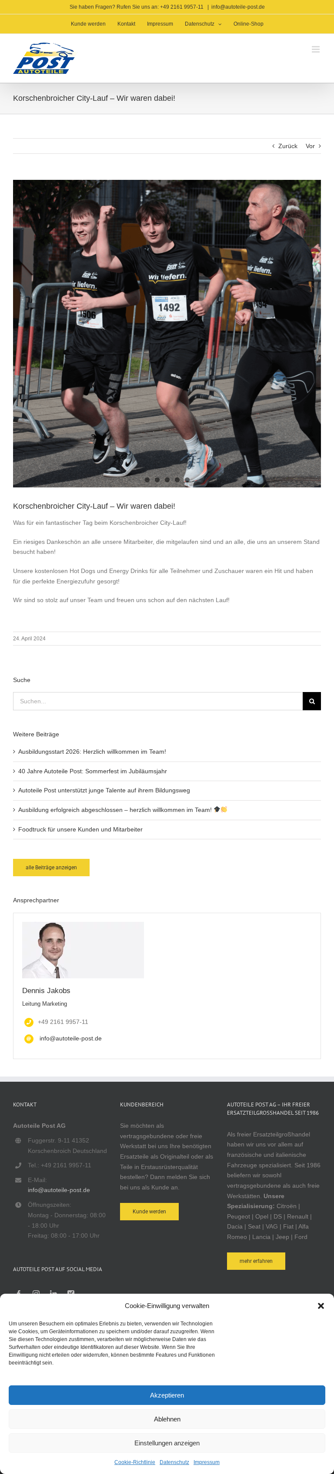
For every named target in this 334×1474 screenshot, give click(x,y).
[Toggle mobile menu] (316, 49)
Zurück (287, 145)
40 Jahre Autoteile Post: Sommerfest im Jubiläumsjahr (92, 771)
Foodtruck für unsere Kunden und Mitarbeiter (80, 829)
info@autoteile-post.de (238, 7)
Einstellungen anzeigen (167, 1443)
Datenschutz (174, 1462)
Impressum (207, 1462)
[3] (167, 333)
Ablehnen (167, 1419)
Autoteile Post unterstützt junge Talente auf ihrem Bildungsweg (104, 790)
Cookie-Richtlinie (134, 1462)
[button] (321, 1306)
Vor (310, 145)
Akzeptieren (167, 1395)
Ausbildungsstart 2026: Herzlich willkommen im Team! (92, 751)
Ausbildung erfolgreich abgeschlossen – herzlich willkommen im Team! (116, 809)
